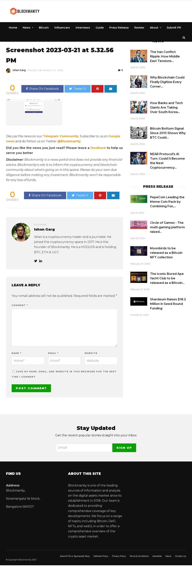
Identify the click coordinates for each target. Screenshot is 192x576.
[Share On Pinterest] (98, 89)
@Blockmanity (69, 141)
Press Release (119, 27)
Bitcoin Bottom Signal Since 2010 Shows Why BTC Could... (168, 133)
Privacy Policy (119, 556)
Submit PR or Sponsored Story (75, 556)
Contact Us (180, 556)
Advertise (157, 556)
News (26, 27)
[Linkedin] (40, 261)
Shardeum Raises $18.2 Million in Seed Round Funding (168, 304)
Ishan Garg (19, 70)
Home (13, 27)
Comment (20, 305)
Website (91, 353)
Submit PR (174, 27)
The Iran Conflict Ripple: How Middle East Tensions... (165, 56)
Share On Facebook (44, 88)
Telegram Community (61, 136)
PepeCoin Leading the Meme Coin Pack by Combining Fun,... (167, 201)
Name (17, 353)
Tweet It (79, 88)
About (154, 27)
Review (139, 27)
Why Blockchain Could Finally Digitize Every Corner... (167, 82)
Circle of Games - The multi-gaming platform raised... (167, 227)
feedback (98, 148)
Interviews (83, 27)
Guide (100, 27)
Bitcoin (44, 27)
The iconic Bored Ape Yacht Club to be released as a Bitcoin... (167, 278)
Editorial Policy (101, 556)
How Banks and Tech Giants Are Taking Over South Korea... (166, 107)
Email (53, 353)
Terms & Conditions (139, 556)
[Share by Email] (110, 89)
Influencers (62, 27)
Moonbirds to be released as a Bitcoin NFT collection (166, 253)
